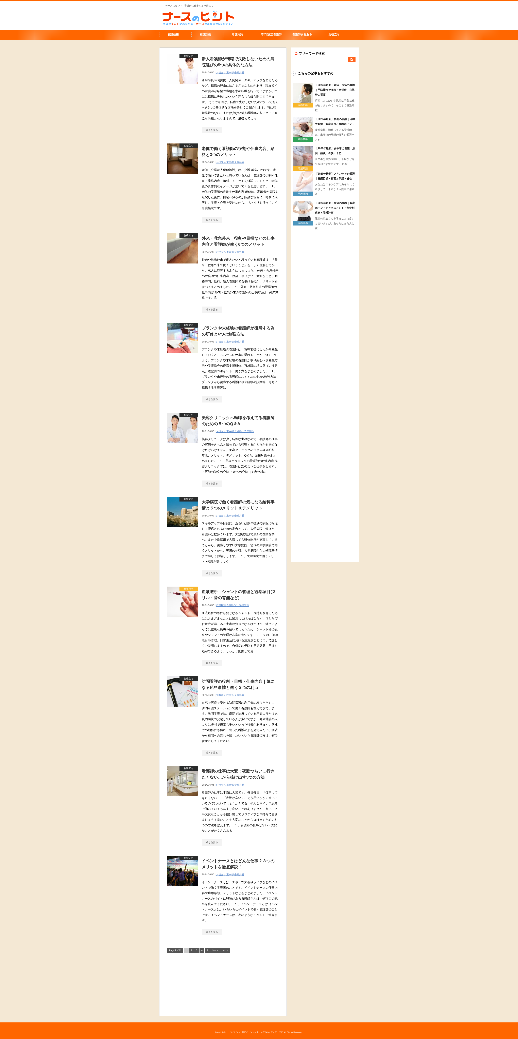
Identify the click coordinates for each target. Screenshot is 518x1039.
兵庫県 (230, 605)
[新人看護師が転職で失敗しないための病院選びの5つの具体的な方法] (182, 86)
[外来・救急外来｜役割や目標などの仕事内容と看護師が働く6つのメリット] (182, 265)
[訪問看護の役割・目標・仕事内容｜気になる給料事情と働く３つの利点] (182, 708)
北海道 (219, 695)
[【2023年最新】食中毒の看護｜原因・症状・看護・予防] (303, 164)
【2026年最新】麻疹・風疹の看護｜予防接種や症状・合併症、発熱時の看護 (335, 89)
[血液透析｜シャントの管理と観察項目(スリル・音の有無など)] (182, 619)
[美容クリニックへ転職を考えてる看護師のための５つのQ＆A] (182, 445)
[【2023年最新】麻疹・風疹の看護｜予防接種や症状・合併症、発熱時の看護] (303, 101)
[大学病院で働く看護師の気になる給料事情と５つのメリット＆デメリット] (182, 529)
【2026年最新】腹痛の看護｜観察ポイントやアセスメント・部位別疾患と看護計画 (335, 207)
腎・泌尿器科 (241, 605)
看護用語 (237, 34)
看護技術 (173, 34)
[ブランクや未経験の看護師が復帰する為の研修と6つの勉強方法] (182, 355)
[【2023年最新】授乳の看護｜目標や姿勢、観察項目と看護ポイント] (303, 135)
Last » (225, 950)
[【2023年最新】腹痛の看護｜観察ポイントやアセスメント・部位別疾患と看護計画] (303, 219)
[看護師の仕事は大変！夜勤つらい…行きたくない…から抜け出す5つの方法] (182, 798)
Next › (215, 950)
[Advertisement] (223, 984)
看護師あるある (302, 34)
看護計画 (205, 34)
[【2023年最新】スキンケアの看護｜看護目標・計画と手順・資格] (303, 190)
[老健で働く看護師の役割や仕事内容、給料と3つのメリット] (182, 176)
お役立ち (334, 34)
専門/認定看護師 (271, 34)
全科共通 (239, 72)
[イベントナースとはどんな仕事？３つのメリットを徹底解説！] (182, 888)
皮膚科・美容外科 (244, 431)
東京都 (230, 72)
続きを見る (212, 130)
